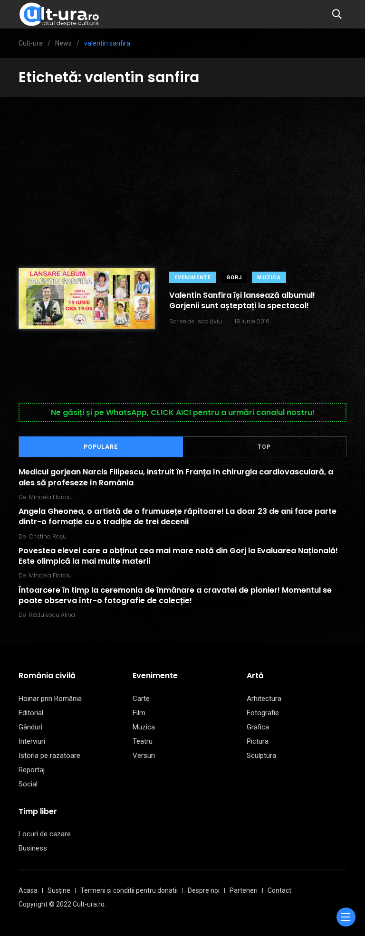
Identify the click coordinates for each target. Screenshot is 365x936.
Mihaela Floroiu (50, 497)
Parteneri (244, 890)
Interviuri (32, 741)
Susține (59, 890)
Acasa (28, 890)
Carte (141, 698)
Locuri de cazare (45, 834)
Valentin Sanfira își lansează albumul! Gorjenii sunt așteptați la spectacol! (242, 300)
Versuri (144, 755)
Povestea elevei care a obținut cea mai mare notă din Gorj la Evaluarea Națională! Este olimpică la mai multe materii (178, 556)
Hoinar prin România (50, 698)
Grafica (258, 727)
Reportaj (32, 770)
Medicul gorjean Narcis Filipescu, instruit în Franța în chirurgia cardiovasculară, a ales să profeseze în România (176, 477)
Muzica (269, 277)
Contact (279, 890)
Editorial (31, 713)
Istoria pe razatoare (49, 755)
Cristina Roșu (48, 536)
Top (264, 447)
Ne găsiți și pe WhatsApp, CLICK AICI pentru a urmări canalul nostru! (183, 412)
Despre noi (204, 890)
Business (33, 848)
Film (139, 713)
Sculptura (261, 755)
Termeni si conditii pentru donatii (129, 890)
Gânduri (30, 727)
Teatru (143, 741)
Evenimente (192, 277)
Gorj (234, 277)
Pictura (258, 741)
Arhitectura (264, 698)
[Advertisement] (182, 168)
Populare (101, 447)
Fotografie (263, 713)
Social (28, 784)
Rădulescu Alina (52, 615)
